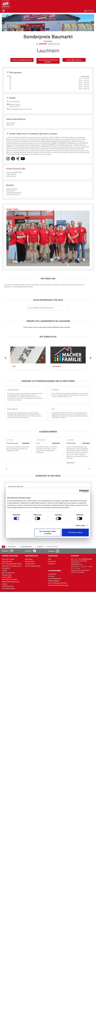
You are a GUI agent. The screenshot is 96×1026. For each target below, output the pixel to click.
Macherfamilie (29, 561)
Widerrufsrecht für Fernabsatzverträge (8, 587)
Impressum (51, 564)
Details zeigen (80, 525)
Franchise (51, 576)
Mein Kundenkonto (8, 573)
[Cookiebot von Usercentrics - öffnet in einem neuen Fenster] (80, 491)
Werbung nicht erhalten (9, 579)
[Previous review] (6, 468)
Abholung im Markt (58, 366)
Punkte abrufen (30, 564)
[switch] (37, 518)
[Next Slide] (90, 357)
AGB (49, 559)
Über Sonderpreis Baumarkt (57, 583)
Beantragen (29, 559)
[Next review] (89, 468)
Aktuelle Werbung (17, 366)
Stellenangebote (53, 581)
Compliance (52, 574)
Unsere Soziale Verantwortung (58, 585)
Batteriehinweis (7, 561)
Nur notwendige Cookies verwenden (48, 532)
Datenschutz (52, 561)
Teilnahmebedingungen (33, 566)
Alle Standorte (11, 546)
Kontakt (4, 570)
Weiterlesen (71, 462)
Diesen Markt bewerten (74, 60)
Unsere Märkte (7, 577)
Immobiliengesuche (54, 578)
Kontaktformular (86, 559)
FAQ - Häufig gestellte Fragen (12, 564)
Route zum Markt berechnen (23, 60)
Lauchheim (40, 546)
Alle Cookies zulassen (75, 532)
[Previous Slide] (5, 357)
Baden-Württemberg (26, 546)
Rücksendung (6, 575)
